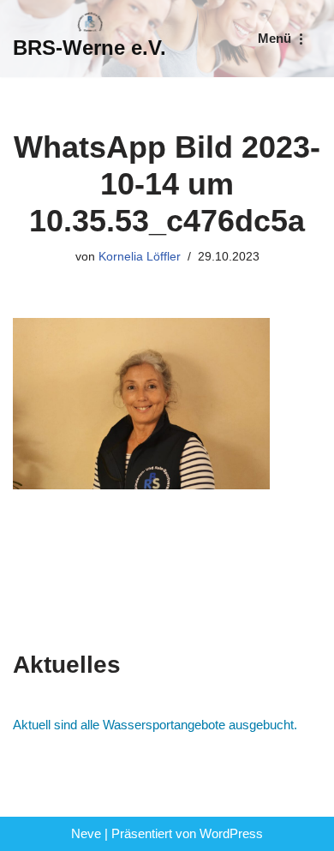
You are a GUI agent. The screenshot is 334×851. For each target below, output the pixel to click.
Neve (86, 833)
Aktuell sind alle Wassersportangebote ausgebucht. (155, 724)
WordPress (231, 833)
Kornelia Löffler (139, 256)
